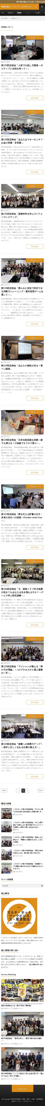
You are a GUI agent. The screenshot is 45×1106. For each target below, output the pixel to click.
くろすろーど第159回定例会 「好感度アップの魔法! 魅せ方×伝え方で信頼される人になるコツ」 (28, 866)
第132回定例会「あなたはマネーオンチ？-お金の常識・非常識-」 (22, 141)
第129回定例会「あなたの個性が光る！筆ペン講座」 (22, 367)
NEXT (40, 790)
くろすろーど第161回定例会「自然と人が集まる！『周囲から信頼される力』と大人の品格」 (28, 839)
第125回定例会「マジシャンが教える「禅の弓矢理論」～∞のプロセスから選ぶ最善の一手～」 (22, 669)
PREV (4, 790)
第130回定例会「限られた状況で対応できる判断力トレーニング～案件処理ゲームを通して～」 (22, 291)
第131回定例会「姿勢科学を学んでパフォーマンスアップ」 (22, 215)
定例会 (19, 13)
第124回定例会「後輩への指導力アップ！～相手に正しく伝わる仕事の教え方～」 (22, 745)
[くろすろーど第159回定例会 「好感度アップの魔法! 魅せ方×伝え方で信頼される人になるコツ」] (6, 868)
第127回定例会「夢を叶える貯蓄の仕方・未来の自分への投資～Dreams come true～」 (22, 517)
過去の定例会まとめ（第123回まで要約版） (16, 1005)
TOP (2, 13)
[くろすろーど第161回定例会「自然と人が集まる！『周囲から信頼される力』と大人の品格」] (6, 841)
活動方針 (10, 13)
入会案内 (37, 13)
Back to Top (22, 1089)
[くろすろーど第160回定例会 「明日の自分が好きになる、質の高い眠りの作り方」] (6, 854)
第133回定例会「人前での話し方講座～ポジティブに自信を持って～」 (22, 67)
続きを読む (35, 98)
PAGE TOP (41, 1069)
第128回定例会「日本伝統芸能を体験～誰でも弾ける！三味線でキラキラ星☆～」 (22, 441)
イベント (28, 13)
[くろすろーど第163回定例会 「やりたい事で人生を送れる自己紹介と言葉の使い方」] (6, 813)
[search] (42, 886)
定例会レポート (35, 38)
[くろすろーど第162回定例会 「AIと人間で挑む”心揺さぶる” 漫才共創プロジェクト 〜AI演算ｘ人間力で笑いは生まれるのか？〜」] (6, 826)
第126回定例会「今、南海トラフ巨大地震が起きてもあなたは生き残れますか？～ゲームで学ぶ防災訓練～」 (22, 592)
